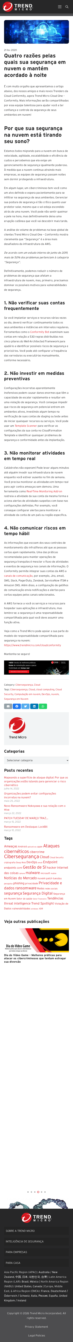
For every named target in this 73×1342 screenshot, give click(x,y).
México (34, 1281)
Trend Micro (17, 737)
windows (34, 909)
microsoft (45, 873)
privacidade (31, 883)
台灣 (44, 1277)
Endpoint (50, 862)
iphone (22, 873)
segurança (13, 893)
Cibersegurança (24, 685)
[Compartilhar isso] (17, 706)
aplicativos (32, 847)
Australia (44, 1272)
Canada (37, 1286)
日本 (25, 1277)
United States (23, 1286)
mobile (53, 873)
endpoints (10, 867)
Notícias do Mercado (20, 878)
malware (33, 873)
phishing (18, 883)
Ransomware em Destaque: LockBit (26, 826)
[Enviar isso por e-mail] (8, 706)
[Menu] (60, 7)
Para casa (13, 1263)
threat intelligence (17, 903)
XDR (41, 909)
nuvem (55, 694)
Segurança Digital (38, 893)
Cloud (37, 685)
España (53, 1295)
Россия (43, 1295)
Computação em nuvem (27, 694)
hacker (51, 867)
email (40, 863)
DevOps (46, 694)
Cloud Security (57, 857)
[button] (28, 1192)
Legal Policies (36, 1335)
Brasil (25, 1281)
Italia (34, 1295)
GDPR (19, 868)
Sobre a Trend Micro (20, 1231)
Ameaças (10, 846)
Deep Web (21, 863)
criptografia (9, 863)
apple (39, 847)
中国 (18, 1277)
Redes (40, 888)
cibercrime (37, 852)
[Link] (18, 7)
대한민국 (34, 1277)
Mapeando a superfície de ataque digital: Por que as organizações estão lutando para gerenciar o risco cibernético (36, 781)
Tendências (55, 898)
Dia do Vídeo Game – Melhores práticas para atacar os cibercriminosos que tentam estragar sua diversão (35, 958)
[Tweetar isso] (25, 706)
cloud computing (45, 689)
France (45, 1291)
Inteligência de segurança (25, 1241)
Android (22, 847)
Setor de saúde (24, 899)
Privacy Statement (36, 1326)
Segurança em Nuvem (16, 699)
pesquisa (8, 884)
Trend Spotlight (42, 903)
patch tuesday (54, 878)
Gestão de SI (34, 867)
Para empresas (16, 1252)
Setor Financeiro (40, 899)
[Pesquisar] (66, 6)
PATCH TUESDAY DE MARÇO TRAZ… (26, 818)
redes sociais (51, 888)
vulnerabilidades (21, 908)
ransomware (25, 888)
